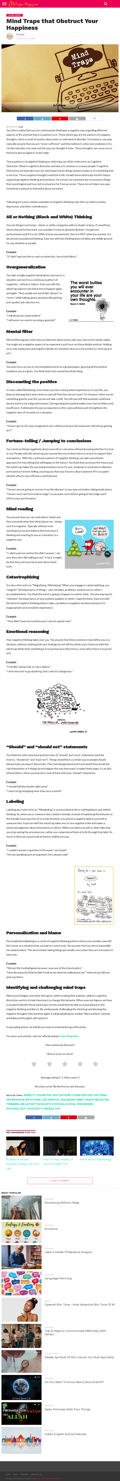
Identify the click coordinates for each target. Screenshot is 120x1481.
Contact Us (36, 1474)
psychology (16, 1108)
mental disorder (61, 1099)
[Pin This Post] (59, 118)
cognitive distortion (53, 1095)
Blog (15, 1474)
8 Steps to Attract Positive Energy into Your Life (22, 1164)
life (44, 1099)
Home (7, 1474)
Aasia (21, 34)
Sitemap (24, 1474)
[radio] (33, 1064)
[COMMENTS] (94, 118)
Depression (15, 1099)
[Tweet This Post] (42, 118)
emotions (33, 1099)
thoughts (34, 1108)
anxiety (29, 1095)
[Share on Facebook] (25, 118)
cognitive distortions (89, 1095)
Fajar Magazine (69, 1036)
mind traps (85, 1099)
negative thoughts (36, 1104)
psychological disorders (72, 1104)
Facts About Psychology (96, 1159)
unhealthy (51, 1108)
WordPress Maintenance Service (49, 1478)
